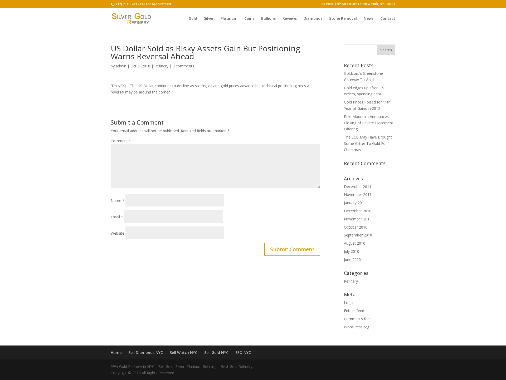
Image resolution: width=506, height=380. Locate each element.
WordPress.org (356, 326)
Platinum (229, 19)
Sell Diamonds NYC (145, 352)
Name (117, 200)
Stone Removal (343, 19)
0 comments (183, 65)
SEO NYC (243, 352)
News (368, 19)
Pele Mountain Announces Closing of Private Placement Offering (368, 123)
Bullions (268, 19)
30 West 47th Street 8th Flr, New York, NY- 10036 (358, 4)
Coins (249, 19)
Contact (387, 19)
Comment (121, 140)
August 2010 (354, 243)
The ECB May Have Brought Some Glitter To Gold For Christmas (368, 143)
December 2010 (357, 210)
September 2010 (358, 235)
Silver (209, 19)
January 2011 (355, 202)
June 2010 (352, 259)
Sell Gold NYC (216, 352)
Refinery (161, 65)
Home (116, 352)
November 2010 (358, 218)
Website (117, 233)
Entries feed (354, 310)
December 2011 (357, 186)
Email (117, 216)
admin (121, 65)
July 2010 (351, 251)
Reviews (290, 19)
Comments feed (358, 318)
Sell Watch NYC (183, 352)
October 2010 (355, 227)
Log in (349, 302)
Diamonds (313, 19)
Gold (193, 19)
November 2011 (358, 194)
